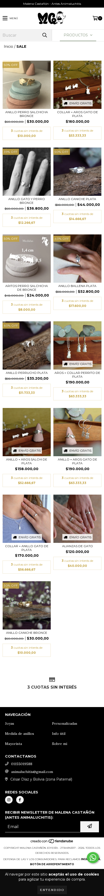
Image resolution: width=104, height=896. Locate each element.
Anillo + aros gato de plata (77, 461)
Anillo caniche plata (77, 199)
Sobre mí (59, 743)
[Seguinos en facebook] (20, 800)
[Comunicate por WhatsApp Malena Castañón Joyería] (93, 857)
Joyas (9, 723)
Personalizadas (64, 723)
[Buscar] (44, 35)
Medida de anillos (19, 733)
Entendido (52, 890)
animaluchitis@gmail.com (32, 771)
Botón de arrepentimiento (52, 864)
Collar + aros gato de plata (77, 114)
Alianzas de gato (77, 546)
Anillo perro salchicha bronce (26, 114)
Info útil (58, 733)
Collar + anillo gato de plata (26, 548)
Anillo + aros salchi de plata (26, 461)
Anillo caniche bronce (26, 633)
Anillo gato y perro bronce (26, 201)
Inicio (8, 46)
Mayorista (13, 743)
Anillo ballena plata (77, 286)
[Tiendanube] (52, 842)
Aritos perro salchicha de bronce (26, 288)
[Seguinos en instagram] (9, 800)
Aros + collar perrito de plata (77, 374)
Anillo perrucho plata (27, 373)
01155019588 (21, 764)
